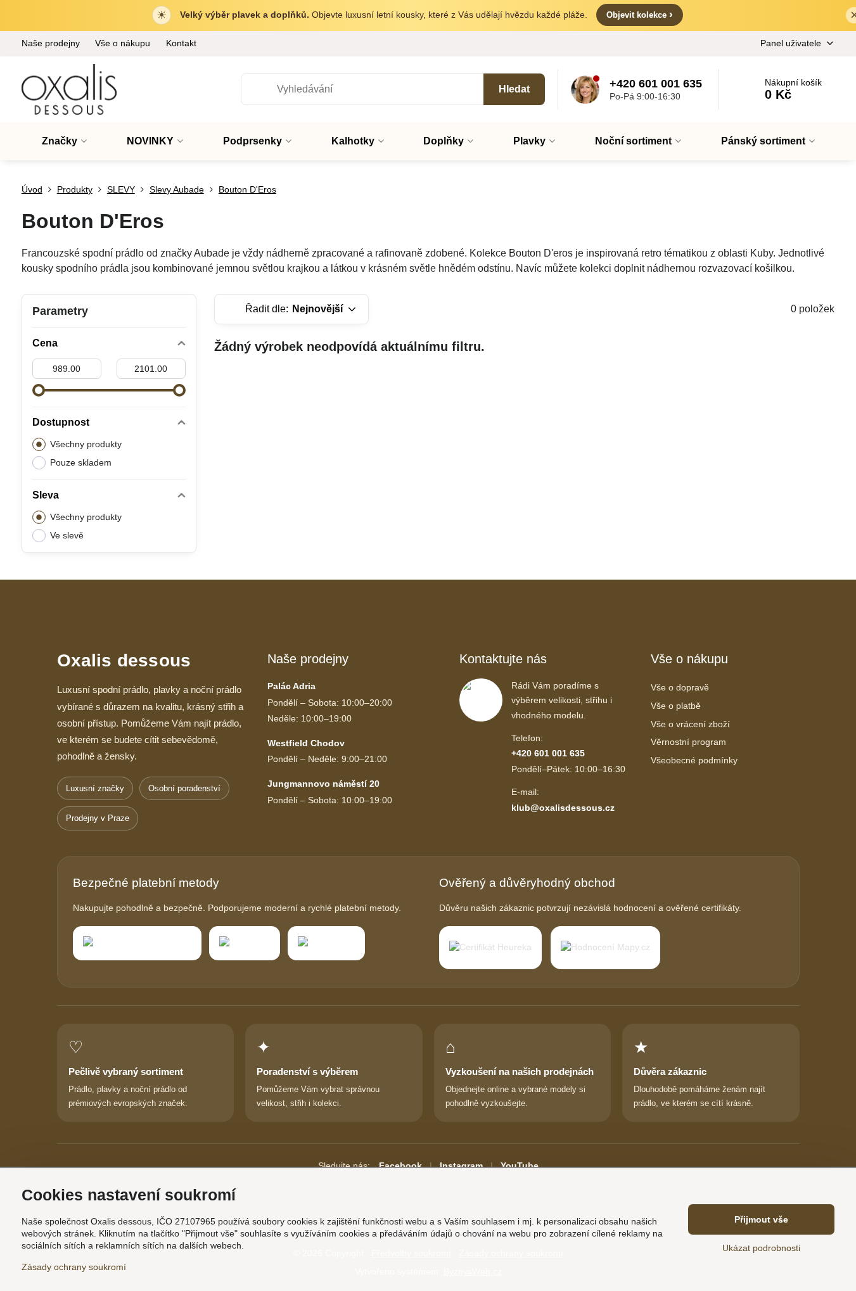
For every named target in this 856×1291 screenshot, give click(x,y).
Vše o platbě (676, 706)
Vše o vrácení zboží (690, 724)
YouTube (520, 1166)
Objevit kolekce (639, 14)
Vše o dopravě (680, 687)
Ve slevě (67, 535)
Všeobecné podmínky (694, 760)
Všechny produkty (86, 444)
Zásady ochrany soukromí (74, 1267)
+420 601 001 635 (548, 753)
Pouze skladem (81, 462)
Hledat (514, 89)
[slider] (38, 390)
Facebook (400, 1166)
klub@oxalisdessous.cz (563, 808)
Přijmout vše (761, 1219)
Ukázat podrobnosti (761, 1248)
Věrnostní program (688, 742)
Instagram (461, 1166)
